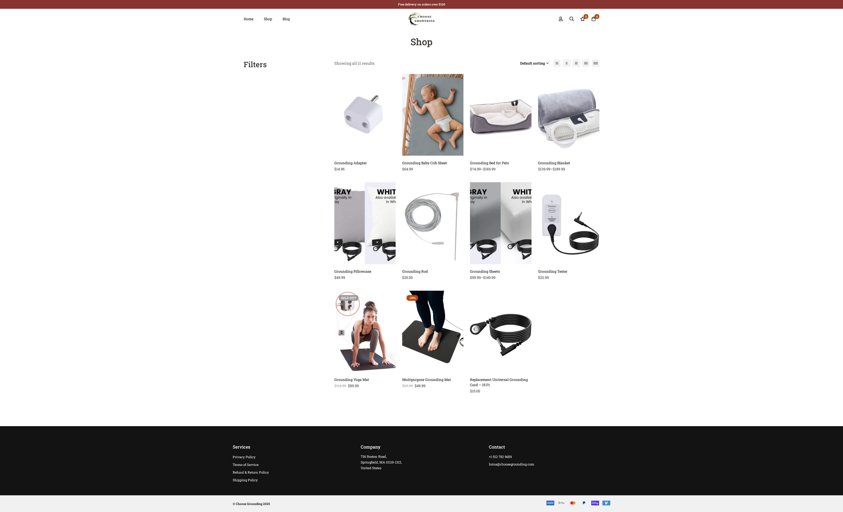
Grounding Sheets (485, 271)
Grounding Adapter (350, 162)
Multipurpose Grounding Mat (426, 379)
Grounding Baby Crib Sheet (424, 162)
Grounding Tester (552, 271)
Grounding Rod (415, 271)
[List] (557, 63)
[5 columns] (595, 63)
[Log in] (560, 18)
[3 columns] (576, 63)
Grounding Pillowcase (352, 271)
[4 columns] (586, 63)
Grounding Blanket (554, 162)
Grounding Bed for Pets (489, 162)
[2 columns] (566, 63)
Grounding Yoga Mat (351, 379)
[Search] (571, 18)
